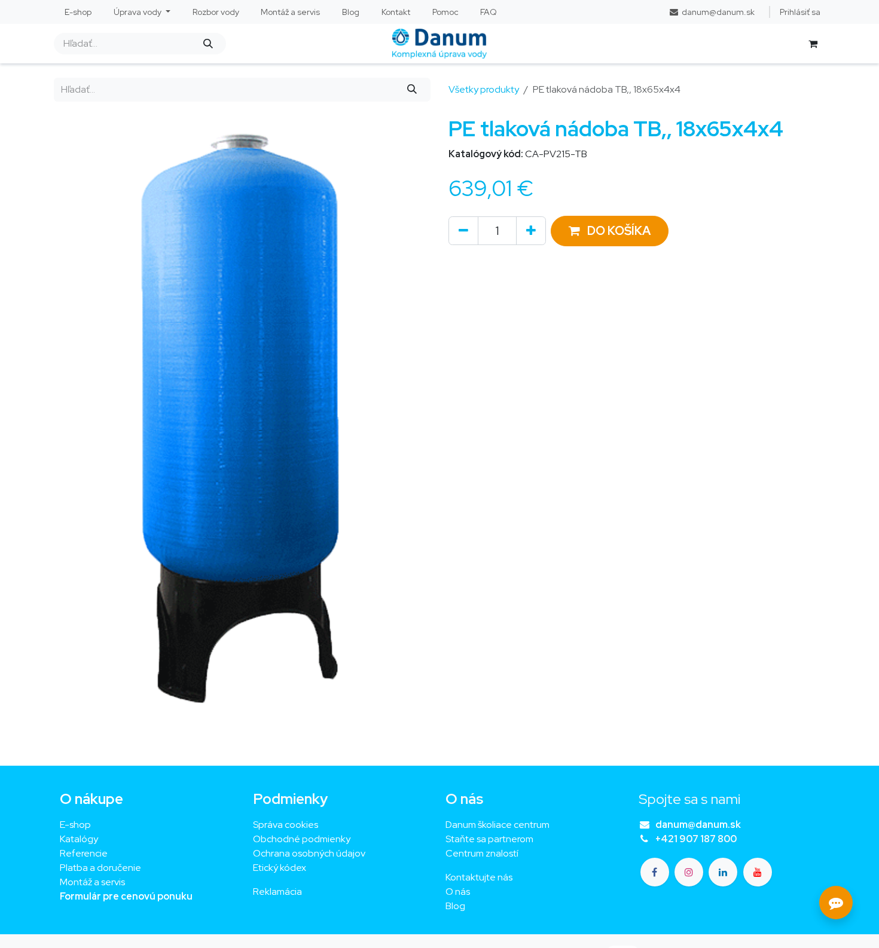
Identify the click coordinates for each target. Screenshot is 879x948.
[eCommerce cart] (812, 43)
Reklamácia (277, 891)
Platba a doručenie (100, 867)
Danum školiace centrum (497, 824)
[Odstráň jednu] (463, 230)
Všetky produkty (483, 89)
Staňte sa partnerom (489, 839)
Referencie (84, 853)
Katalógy (79, 839)
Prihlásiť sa (800, 12)
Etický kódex (280, 867)
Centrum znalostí (481, 853)
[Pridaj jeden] (531, 230)
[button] (610, 231)
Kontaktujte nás (478, 877)
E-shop (75, 824)
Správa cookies (285, 824)
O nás (457, 891)
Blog (455, 906)
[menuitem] (78, 12)
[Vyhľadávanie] (208, 43)
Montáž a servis (92, 882)
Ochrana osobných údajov (309, 853)
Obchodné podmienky (301, 839)
